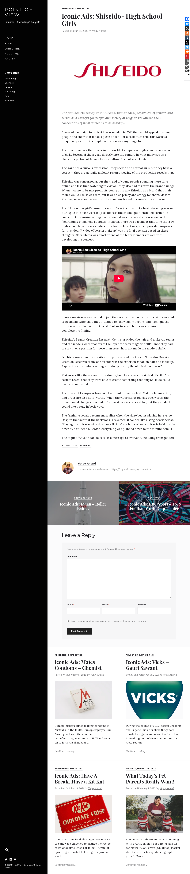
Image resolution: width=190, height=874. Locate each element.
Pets (7, 96)
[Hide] (189, 74)
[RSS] (187, 33)
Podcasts (9, 100)
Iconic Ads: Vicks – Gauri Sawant (147, 664)
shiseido (86, 446)
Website (141, 604)
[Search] (7, 850)
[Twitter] (6, 859)
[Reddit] (187, 51)
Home (9, 38)
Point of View (19, 12)
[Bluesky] (187, 24)
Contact (11, 59)
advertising (70, 446)
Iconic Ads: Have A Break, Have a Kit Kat (79, 778)
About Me (12, 53)
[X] (187, 28)
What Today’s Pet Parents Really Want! (150, 778)
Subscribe (12, 48)
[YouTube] (15, 859)
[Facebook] (187, 19)
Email (105, 604)
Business (9, 83)
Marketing (10, 91)
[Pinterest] (187, 56)
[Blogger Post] (187, 61)
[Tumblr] (187, 38)
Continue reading (65, 751)
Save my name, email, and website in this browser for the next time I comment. (109, 621)
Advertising (10, 78)
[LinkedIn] (10, 859)
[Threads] (187, 42)
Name (70, 604)
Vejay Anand (99, 31)
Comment (72, 556)
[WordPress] (187, 65)
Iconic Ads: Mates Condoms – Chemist (78, 664)
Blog (8, 43)
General (8, 87)
